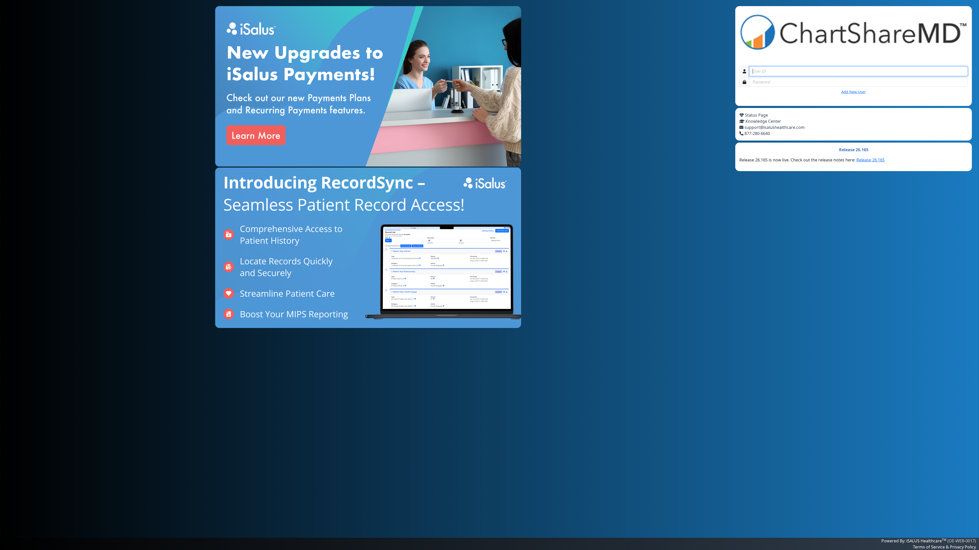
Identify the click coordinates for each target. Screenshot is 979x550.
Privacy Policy (962, 547)
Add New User (853, 91)
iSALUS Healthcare (925, 541)
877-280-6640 (756, 133)
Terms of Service (929, 547)
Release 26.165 (870, 160)
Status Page (756, 115)
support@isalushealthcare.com (774, 127)
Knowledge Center (762, 121)
